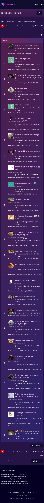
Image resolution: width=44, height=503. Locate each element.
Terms (35, 492)
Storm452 (21, 124)
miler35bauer (21, 383)
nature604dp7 (21, 329)
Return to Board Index (8, 461)
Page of (35, 26)
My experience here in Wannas (26, 280)
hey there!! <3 (20, 264)
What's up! (18, 310)
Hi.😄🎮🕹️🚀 (19, 431)
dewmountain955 (24, 156)
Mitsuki (18, 334)
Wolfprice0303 (20, 388)
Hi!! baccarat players (22, 59)
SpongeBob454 (21, 299)
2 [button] (6, 26)
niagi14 (18, 304)
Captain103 (19, 210)
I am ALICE (21, 151)
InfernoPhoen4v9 (21, 423)
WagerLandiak (20, 407)
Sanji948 (21, 313)
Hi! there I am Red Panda (24, 340)
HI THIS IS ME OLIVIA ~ (23, 118)
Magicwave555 (21, 365)
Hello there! (21, 75)
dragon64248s (20, 129)
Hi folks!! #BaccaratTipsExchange (27, 135)
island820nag (22, 222)
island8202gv (20, 69)
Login (36, 4)
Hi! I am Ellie (19, 45)
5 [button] (17, 26)
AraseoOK (19, 161)
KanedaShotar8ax (24, 108)
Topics (19, 21)
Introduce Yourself (11, 12)
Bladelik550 (19, 145)
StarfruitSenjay (20, 259)
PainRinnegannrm (22, 94)
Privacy (28, 492)
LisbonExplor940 (23, 402)
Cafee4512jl (19, 113)
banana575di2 (21, 270)
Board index (10, 21)
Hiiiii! (16, 105)
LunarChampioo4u (24, 189)
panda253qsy (21, 48)
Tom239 (21, 175)
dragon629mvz (23, 140)
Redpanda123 (22, 346)
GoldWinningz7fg (23, 418)
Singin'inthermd (23, 286)
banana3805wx (20, 274)
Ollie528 (18, 194)
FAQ (23, 492)
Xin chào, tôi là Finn (22, 200)
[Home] (8, 4)
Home (2, 21)
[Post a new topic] (39, 13)
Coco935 (18, 53)
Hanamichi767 (20, 177)
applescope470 (23, 254)
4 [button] (13, 26)
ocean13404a (22, 78)
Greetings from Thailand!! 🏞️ (25, 183)
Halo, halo (18, 251)
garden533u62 (20, 83)
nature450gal (20, 99)
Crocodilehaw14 (23, 64)
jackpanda (19, 227)
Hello (17, 297)
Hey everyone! (22, 88)
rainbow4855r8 (21, 240)
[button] (26, 26)
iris (17, 291)
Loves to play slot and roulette (26, 413)
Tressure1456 (22, 434)
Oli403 (18, 439)
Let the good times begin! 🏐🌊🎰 (27, 216)
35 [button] (22, 26)
